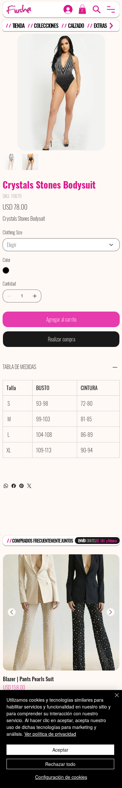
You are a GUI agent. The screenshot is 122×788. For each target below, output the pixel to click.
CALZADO (76, 26)
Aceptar (60, 749)
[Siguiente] (111, 612)
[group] (61, 631)
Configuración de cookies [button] (61, 777)
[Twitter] (29, 486)
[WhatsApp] (6, 486)
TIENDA (18, 26)
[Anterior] (12, 612)
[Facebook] (13, 486)
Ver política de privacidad (50, 734)
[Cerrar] (113, 699)
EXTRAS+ (101, 26)
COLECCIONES (46, 26)
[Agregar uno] (34, 295)
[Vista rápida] (61, 612)
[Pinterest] (21, 486)
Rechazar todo (60, 764)
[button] (111, 9)
